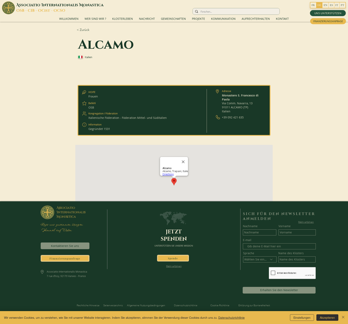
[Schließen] (343, 317)
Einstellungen (302, 318)
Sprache (248, 253)
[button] (328, 13)
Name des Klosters (291, 253)
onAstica (68, 216)
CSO (61, 10)
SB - (24, 10)
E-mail (247, 240)
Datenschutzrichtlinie (231, 318)
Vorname (285, 226)
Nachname (250, 226)
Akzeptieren (327, 318)
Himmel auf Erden (56, 230)
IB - (34, 10)
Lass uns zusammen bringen (61, 224)
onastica (93, 5)
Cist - (47, 10)
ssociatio (30, 5)
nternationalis (61, 5)
